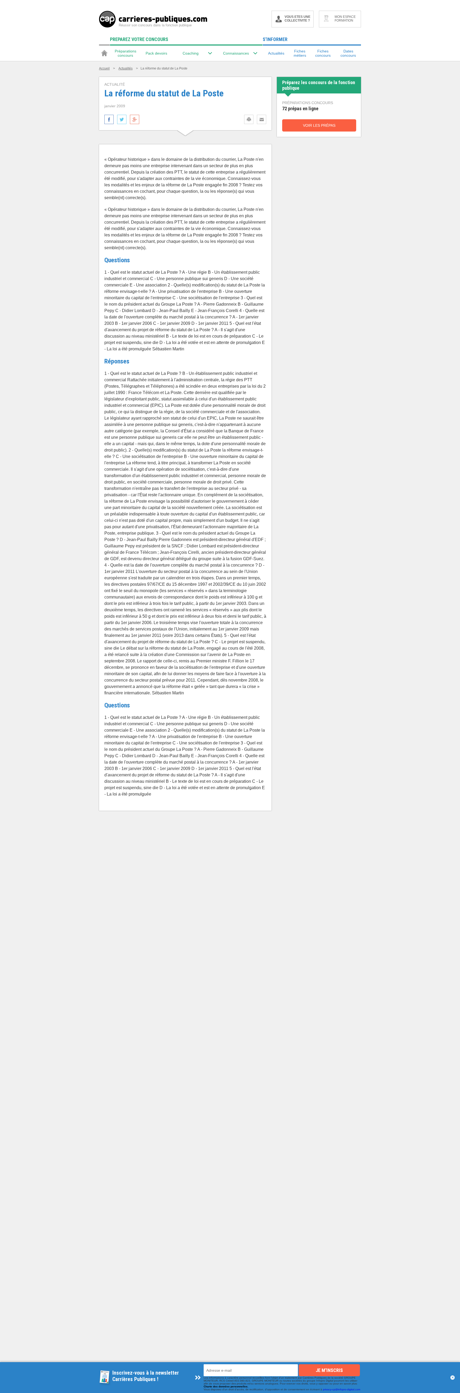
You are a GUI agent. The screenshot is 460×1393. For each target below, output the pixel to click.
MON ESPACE (345, 18)
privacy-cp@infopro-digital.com (341, 1389)
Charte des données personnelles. (226, 1386)
